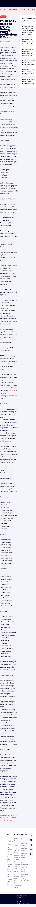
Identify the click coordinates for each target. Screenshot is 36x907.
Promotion (10, 839)
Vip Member (9, 848)
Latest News (9, 860)
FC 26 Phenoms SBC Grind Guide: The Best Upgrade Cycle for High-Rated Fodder (28, 31)
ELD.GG (22, 894)
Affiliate (9, 852)
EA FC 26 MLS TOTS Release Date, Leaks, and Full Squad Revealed (28, 52)
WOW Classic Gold (16, 876)
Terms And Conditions (10, 885)
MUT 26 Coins (16, 861)
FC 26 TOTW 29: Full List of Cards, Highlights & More (28, 72)
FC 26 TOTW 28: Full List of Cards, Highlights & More (28, 81)
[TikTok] (31, 845)
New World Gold (25, 845)
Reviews (9, 844)
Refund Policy (9, 880)
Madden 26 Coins (17, 856)
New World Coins (25, 840)
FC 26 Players (7, 818)
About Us (10, 842)
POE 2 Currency (24, 859)
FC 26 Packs (8, 821)
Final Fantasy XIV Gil (17, 850)
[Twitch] (31, 854)
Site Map (9, 864)
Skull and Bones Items (24, 869)
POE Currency (24, 864)
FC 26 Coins (16, 840)
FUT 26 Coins (16, 845)
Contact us (9, 856)
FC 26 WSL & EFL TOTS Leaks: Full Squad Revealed (28, 42)
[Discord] (31, 849)
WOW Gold (17, 871)
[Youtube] (31, 840)
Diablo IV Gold (24, 849)
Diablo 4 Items (24, 854)
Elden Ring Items (24, 875)
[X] (31, 835)
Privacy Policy (9, 875)
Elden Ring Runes (17, 887)
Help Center (9, 871)
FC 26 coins (11, 390)
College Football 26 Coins (25, 881)
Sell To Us (10, 867)
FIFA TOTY (6, 815)
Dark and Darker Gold (17, 867)
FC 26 (3, 17)
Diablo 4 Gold (16, 882)
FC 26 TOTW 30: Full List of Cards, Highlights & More (28, 62)
